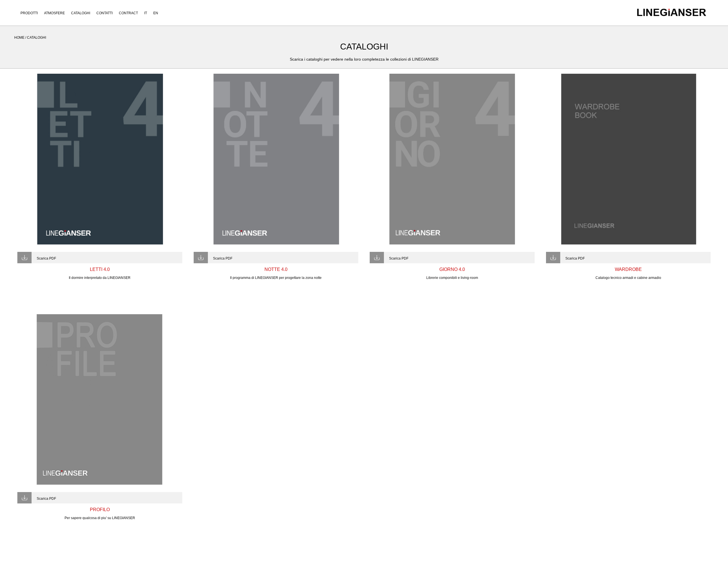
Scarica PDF (46, 258)
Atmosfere (54, 13)
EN (155, 13)
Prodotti (29, 13)
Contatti (104, 13)
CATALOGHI (36, 38)
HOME (19, 38)
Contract (128, 13)
